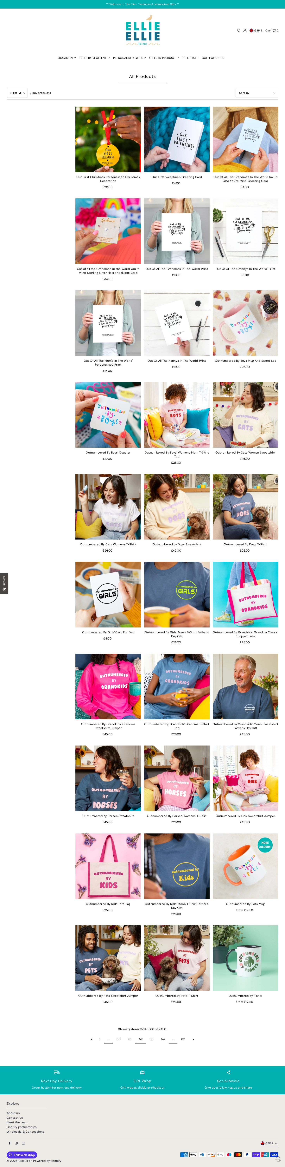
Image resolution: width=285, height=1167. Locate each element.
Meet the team (17, 1122)
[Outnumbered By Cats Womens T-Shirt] (108, 507)
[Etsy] (23, 1143)
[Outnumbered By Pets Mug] (245, 866)
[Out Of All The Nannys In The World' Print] (177, 323)
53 (151, 1039)
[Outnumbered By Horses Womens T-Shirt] (177, 778)
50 (119, 1039)
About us (13, 1113)
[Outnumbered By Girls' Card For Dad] (108, 594)
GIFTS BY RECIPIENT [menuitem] (93, 58)
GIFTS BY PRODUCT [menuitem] (162, 58)
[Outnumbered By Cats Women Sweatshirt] (245, 415)
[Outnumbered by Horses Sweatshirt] (108, 778)
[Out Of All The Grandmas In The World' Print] (177, 231)
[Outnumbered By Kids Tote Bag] (108, 866)
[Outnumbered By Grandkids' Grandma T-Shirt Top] (177, 686)
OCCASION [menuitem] (65, 58)
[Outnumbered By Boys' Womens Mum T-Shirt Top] (177, 415)
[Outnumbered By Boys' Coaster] (108, 415)
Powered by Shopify (47, 1161)
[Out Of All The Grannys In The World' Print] (245, 231)
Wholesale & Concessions (25, 1132)
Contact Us (15, 1118)
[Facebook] (9, 1143)
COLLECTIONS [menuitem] (211, 58)
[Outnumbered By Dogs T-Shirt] (245, 507)
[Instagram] (16, 1143)
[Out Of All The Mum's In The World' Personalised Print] (108, 323)
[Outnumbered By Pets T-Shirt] (177, 958)
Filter (13, 93)
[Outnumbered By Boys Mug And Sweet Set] (245, 323)
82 (183, 1039)
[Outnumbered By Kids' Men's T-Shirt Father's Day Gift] (177, 866)
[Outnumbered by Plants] (245, 958)
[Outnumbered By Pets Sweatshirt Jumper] (108, 958)
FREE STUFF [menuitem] (190, 58)
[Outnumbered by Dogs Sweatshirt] (177, 507)
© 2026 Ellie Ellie (19, 1161)
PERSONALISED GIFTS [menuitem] (128, 58)
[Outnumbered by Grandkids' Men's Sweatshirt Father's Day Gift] (245, 686)
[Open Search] (238, 30)
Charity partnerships (22, 1127)
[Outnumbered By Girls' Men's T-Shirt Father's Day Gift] (177, 594)
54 (163, 1039)
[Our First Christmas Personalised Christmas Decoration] (108, 139)
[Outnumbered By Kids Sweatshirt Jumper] (245, 778)
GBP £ (258, 30)
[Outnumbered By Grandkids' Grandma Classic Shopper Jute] (245, 594)
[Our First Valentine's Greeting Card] (177, 139)
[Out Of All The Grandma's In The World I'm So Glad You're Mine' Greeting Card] (245, 139)
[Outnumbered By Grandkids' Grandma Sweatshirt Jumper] (108, 686)
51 (129, 1039)
